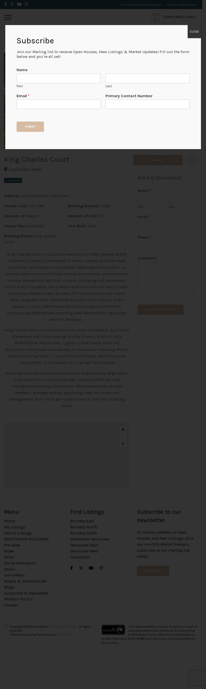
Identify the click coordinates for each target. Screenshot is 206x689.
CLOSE (194, 31)
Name (22, 69)
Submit (30, 126)
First (20, 86)
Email (23, 95)
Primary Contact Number (129, 95)
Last (109, 86)
